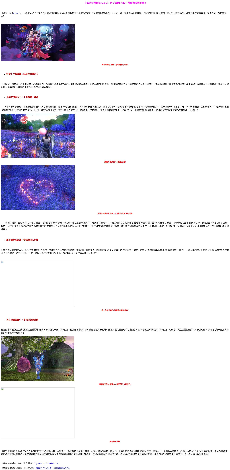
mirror (16, 13)
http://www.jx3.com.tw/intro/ (46, 463)
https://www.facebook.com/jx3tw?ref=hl (53, 468)
